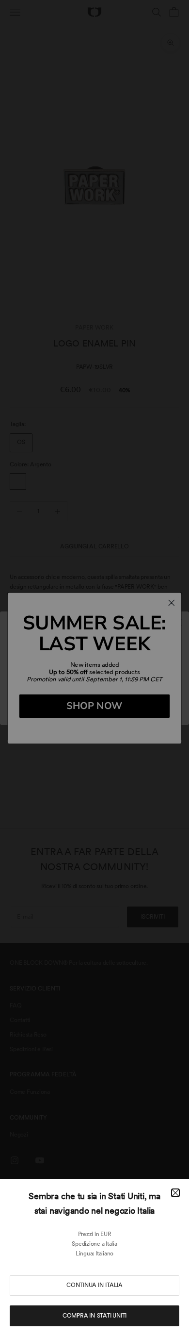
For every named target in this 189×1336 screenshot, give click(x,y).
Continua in (94, 1285)
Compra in (94, 1315)
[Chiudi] (175, 1193)
